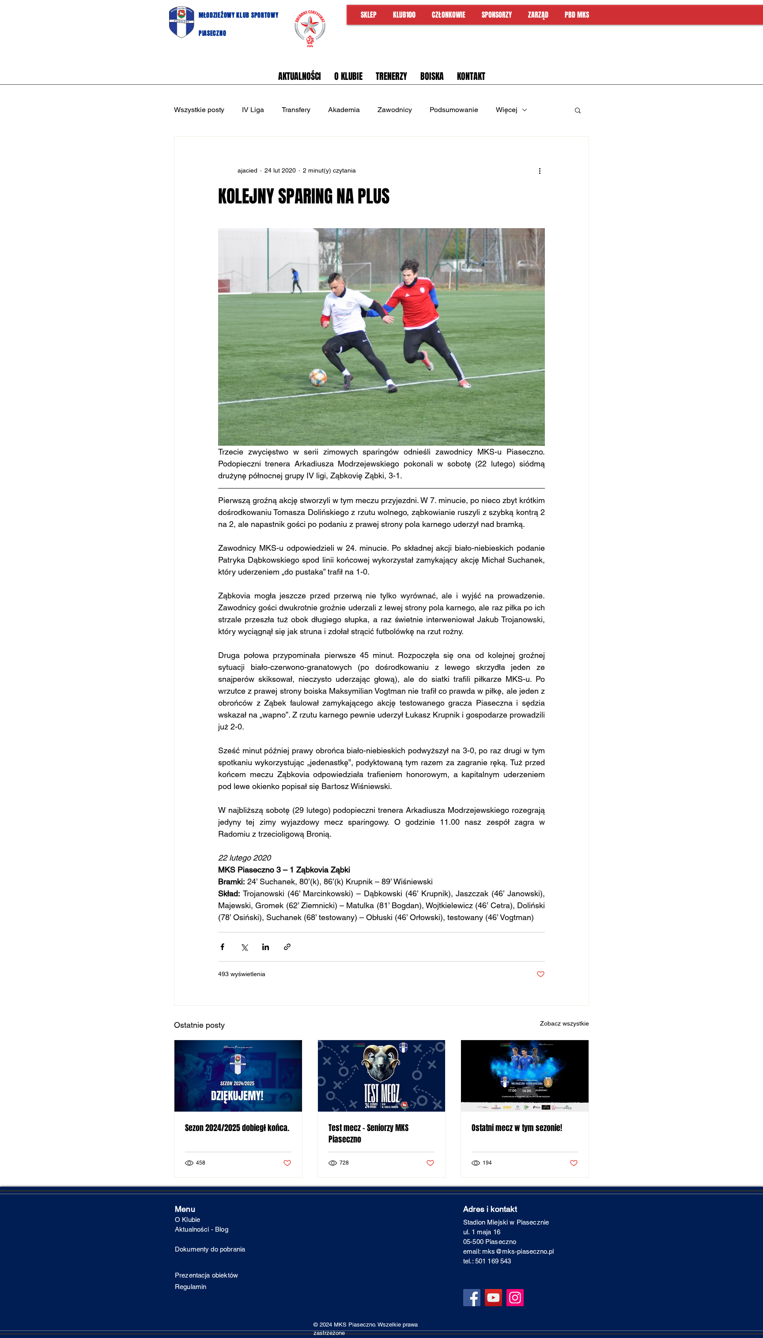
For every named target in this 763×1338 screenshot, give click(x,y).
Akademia (344, 109)
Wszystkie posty (199, 109)
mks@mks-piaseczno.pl (518, 1251)
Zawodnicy (395, 109)
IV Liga (253, 109)
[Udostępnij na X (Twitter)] (244, 947)
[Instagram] (515, 1297)
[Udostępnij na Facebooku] (222, 947)
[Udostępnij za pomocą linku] (287, 947)
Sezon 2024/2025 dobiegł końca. (237, 1128)
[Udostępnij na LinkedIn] (265, 947)
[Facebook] (471, 1297)
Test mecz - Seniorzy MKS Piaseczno (368, 1133)
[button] (578, 109)
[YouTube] (493, 1297)
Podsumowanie (454, 109)
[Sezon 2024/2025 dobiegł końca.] (238, 1076)
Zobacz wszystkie (564, 1023)
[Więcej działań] (539, 170)
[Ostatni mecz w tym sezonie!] (525, 1076)
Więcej (506, 109)
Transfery (296, 109)
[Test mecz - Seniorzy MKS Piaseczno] (382, 1076)
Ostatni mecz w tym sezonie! (517, 1128)
